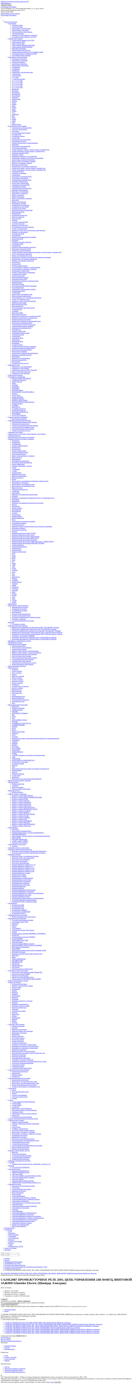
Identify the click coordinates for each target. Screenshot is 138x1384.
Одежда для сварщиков (19, 1095)
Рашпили (15, 997)
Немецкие (15, 97)
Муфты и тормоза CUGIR (20, 816)
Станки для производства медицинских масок (23, 1118)
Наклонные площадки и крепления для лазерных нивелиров (31, 257)
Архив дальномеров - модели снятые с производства (29, 170)
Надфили (15, 994)
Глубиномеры (16, 444)
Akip (13, 567)
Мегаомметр (16, 356)
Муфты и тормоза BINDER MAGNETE (24, 809)
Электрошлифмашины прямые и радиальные (26, 1216)
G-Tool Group (16, 775)
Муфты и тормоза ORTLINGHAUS (23, 807)
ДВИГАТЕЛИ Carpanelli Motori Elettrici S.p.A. (26, 1182)
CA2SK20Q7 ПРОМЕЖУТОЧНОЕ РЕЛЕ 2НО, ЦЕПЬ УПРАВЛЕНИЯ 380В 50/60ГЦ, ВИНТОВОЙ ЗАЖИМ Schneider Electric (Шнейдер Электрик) (52, 1333)
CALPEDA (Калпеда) (19, 409)
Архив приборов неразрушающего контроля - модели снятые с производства (36, 252)
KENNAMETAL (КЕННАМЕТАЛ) (23, 760)
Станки (10, 1100)
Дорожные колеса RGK (19, 279)
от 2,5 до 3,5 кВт (17, 82)
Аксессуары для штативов (20, 183)
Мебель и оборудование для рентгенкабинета (26, 652)
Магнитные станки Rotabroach (22, 1108)
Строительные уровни (19, 274)
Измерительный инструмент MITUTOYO (25, 538)
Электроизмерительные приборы (22, 326)
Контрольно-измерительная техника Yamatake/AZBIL (29, 950)
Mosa (13, 106)
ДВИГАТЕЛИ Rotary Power (21, 1172)
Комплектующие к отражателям (22, 210)
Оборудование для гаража (20, 30)
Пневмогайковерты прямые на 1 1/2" (24, 864)
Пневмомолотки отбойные (20, 883)
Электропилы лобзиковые (20, 1201)
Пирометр (15, 240)
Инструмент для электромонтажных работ (25, 1083)
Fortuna (14, 594)
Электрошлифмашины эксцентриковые (24, 1219)
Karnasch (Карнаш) (18, 774)
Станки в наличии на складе (21, 430)
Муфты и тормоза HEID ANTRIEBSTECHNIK (27, 797)
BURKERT (15, 387)
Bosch (14, 557)
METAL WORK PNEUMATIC (21, 378)
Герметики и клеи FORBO (20, 368)
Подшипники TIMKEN (19, 910)
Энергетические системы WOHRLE (23, 937)
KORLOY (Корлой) (18, 708)
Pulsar (14, 563)
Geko (13, 109)
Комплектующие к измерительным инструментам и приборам (32, 526)
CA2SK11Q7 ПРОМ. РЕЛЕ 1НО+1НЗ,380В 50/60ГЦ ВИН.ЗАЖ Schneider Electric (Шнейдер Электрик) (38, 1322)
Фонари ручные (17, 1075)
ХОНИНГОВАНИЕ (18, 725)
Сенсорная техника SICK (20, 922)
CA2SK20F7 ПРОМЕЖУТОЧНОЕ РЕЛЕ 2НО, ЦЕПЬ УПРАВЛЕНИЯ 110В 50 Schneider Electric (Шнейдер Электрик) (42, 1327)
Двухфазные (16, 69)
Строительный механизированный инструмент (27, 1145)
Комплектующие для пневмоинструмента (25, 856)
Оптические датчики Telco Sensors (23, 930)
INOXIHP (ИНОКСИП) (19, 839)
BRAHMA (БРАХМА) (19, 49)
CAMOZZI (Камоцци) (19, 380)
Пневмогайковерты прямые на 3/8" (23, 871)
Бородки (14, 1012)
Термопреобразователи (19, 546)
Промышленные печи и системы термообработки (28, 832)
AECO (14, 927)
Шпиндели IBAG (17, 792)
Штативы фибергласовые (20, 277)
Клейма (14, 991)
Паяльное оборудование (19, 843)
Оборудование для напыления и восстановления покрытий (31, 836)
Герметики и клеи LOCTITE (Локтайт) (24, 370)
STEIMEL (15, 405)
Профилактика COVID (15, 1246)
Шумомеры (15, 343)
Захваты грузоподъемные (20, 1122)
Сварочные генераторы (19, 64)
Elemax (14, 104)
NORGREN (16, 388)
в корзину (4, 1299)
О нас (10, 1231)
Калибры (15, 496)
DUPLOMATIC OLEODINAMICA (23, 392)
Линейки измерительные (20, 452)
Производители (10, 1228)
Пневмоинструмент (14, 854)
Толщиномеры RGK (18, 291)
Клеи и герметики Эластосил (21, 372)
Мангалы (15, 1152)
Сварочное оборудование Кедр (22, 1068)
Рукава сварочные (18, 1041)
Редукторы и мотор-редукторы (18, 970)
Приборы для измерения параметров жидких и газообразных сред (33, 498)
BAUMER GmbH (17, 960)
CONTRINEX (16, 928)
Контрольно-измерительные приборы (24, 237)
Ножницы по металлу (19, 1191)
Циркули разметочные (19, 1007)
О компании (8, 1229)
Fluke (13, 558)
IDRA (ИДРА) (16, 837)
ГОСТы (7, 1367)
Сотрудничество (13, 1238)
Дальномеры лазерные (19, 523)
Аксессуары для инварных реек (22, 294)
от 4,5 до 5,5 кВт (17, 86)
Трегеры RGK (16, 218)
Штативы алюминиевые (20, 181)
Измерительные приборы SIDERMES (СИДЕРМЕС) (29, 933)
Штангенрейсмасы (18, 518)
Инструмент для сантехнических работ (24, 1081)
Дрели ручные (16, 987)
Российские (16, 92)
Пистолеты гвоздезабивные (21, 859)
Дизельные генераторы (19, 59)
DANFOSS (15, 935)
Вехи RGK (15, 200)
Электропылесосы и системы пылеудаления (26, 1203)
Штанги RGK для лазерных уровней (23, 161)
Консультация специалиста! (9, 1304)
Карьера (7, 1360)
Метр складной (17, 457)
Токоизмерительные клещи (20, 333)
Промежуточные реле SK (13, 1268)
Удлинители (16, 1187)
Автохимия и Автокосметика (21, 28)
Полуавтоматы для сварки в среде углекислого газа (28, 1053)
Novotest (14, 570)
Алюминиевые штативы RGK (21, 180)
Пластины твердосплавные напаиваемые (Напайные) (29, 851)
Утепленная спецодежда (20, 1097)
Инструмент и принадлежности (18, 605)
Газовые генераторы (18, 62)
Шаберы (14, 1019)
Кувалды (15, 1023)
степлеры (15, 1209)
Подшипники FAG (18, 908)
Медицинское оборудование (17, 644)
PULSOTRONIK (17, 938)
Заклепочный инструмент (20, 1080)
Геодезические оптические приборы (23, 521)
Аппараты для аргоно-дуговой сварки (24, 1044)
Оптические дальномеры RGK (22, 176)
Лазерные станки (17, 1112)
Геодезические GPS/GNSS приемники (24, 286)
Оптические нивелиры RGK (21, 146)
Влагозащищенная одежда (20, 1092)
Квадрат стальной (17, 681)
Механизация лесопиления (20, 424)
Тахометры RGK (17, 345)
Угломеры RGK (17, 309)
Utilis (13, 757)
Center (14, 568)
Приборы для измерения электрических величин (27, 503)
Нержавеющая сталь (18, 696)
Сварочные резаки (18, 1066)
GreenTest (15, 589)
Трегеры (14, 220)
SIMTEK (15, 743)
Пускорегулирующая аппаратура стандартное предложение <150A (26, 1267)
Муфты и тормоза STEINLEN (21, 804)
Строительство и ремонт (16, 1120)
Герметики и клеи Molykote (21, 373)
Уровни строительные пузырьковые (23, 272)
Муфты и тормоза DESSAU (21, 800)
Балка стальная (17, 678)
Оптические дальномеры (20, 178)
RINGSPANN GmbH (18, 952)
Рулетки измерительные (19, 266)
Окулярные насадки (18, 136)
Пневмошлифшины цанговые (21, 895)
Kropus (14, 595)
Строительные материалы (20, 1144)
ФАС (13, 123)
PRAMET (15, 711)
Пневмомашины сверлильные (21, 880)
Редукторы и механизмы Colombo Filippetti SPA (27, 972)
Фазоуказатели (16, 550)
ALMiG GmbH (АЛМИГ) (20, 841)
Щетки (14, 1021)
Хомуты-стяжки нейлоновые (21, 789)
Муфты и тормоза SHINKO (21, 812)
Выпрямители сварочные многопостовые (25, 1046)
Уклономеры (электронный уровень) (24, 289)
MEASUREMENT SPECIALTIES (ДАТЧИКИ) (27, 945)
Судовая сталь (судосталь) (20, 686)
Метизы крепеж (13, 782)
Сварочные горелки (18, 1065)
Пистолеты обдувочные (19, 861)
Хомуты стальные (17, 787)
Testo (13, 560)
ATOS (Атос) (16, 395)
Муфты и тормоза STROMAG (21, 802)
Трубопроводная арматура (20, 700)
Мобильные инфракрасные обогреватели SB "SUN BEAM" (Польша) (34, 629)
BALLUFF (15, 923)
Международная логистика (17, 666)
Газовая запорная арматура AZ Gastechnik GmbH (27, 52)
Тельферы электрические (20, 1129)
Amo (13, 597)
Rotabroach (15, 777)
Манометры (16, 501)
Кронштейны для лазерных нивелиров (24, 166)
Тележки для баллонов (19, 1043)
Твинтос (14, 772)
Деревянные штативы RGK (21, 185)
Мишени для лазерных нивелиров (23, 260)
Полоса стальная (17, 683)
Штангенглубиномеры (19, 476)
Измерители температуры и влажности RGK (26, 316)
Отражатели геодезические (20, 205)
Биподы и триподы (18, 217)
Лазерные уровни (17, 155)
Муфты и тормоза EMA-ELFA (21, 806)
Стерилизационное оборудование (23, 659)
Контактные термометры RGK (22, 350)
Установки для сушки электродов (22, 1060)
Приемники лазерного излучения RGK (24, 156)
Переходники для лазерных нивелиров (24, 259)
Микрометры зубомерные (20, 483)
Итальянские (16, 94)
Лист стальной (16, 673)
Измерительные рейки (19, 303)
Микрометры (16, 459)
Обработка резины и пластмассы (18, 848)
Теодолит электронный (19, 129)
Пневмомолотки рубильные (21, 885)
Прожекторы (16, 1073)
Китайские (15, 89)
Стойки (14, 471)
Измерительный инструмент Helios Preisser (26, 536)
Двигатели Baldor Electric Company (23, 1177)
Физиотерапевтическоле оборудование (24, 654)
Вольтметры (16, 506)
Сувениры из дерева (18, 624)
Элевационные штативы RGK (21, 188)
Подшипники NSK (18, 905)
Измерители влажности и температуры (24, 318)
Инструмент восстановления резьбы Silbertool (26, 779)
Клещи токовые (17, 508)
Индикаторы (16, 447)
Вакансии (11, 1240)
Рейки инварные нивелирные (21, 296)
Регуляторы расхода (18, 1038)
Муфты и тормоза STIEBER (21, 817)
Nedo (13, 599)
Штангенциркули (17, 477)
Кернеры (15, 1002)
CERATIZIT (16, 750)
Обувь (14, 1090)
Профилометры (17, 516)
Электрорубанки (17, 1204)
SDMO (14, 111)
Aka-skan (15, 590)
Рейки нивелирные (18, 197)
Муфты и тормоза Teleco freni (21, 826)
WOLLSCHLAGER (18, 732)
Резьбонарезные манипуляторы (22, 1117)
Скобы (14, 467)
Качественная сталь (18, 701)
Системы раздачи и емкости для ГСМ (24, 37)
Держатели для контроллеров (21, 250)
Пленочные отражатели (19, 215)
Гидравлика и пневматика (16, 377)
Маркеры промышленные (20, 1004)
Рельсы (14, 674)
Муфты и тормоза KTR (19, 819)
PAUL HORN (16, 748)
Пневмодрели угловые (19, 876)
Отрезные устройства (19, 619)
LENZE (14, 932)
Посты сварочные (17, 1036)
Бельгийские (16, 96)
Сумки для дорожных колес (21, 299)
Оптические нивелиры (19, 148)
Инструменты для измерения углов (23, 486)
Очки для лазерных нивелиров (22, 254)
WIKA (14, 383)
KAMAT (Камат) (17, 403)
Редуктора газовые (18, 1039)
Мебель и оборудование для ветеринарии (25, 651)
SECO (14, 716)
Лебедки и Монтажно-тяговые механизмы (25, 1123)
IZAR (14, 728)
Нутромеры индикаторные (20, 461)
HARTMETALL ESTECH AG (21, 723)
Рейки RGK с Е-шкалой (19, 193)
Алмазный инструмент (19, 609)
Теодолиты (15, 131)
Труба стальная (17, 671)
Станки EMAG (17, 1105)
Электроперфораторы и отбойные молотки (26, 1199)
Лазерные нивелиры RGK (20, 153)
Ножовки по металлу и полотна (22, 1001)
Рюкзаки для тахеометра (20, 232)
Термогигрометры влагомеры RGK (23, 348)
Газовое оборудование (15, 38)
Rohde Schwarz (16, 582)
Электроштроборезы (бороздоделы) (23, 1221)
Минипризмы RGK (18, 212)
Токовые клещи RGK (19, 331)
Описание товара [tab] (10, 1309)
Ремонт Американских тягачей (18, 980)
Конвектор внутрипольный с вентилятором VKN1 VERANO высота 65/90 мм (37, 632)
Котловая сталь (17, 689)
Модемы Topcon (17, 282)
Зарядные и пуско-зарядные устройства (24, 35)
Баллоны (15, 1028)
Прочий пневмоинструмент (21, 896)
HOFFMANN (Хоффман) (20, 713)
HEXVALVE (16, 407)
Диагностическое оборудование (22, 32)
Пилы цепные (16, 1194)
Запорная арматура (14, 435)
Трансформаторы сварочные (21, 1058)
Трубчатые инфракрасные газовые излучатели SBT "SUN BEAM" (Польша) (36, 631)
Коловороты (16, 989)
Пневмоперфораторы (19, 886)
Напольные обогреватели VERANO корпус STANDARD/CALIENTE (34, 639)
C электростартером (18, 79)
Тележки (15, 846)
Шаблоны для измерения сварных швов (25, 494)
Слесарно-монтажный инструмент (23, 620)
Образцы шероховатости (20, 489)
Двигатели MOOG (18, 1179)
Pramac (14, 107)
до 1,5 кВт (15, 77)
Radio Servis (16, 577)
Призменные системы (19, 203)
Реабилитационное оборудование (23, 664)
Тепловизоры (16, 235)
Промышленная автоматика (17, 918)
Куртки (14, 1093)
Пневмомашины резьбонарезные (22, 878)
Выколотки (15, 1014)
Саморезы (15, 785)
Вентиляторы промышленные (21, 831)
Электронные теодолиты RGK (22, 128)
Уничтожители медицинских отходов (24, 663)
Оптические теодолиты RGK (21, 139)
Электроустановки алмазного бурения (24, 1206)
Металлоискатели (17, 306)
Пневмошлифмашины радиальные (23, 891)
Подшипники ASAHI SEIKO (21, 912)
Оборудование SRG (18, 43)
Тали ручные (16, 1127)
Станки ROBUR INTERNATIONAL (23, 1102)
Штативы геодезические (20, 165)
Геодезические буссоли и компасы (23, 227)
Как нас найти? (6, 1339)
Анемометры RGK (18, 335)
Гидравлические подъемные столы (23, 427)
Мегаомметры (16, 509)
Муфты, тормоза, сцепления (17, 794)
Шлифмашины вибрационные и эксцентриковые (28, 898)
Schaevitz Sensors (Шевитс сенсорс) (23, 943)
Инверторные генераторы (20, 65)
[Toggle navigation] (1, 17)
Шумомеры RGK (17, 341)
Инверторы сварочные (19, 1049)
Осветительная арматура (20, 1071)
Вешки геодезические (19, 202)
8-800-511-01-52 (6, 1)
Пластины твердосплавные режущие (20, 849)
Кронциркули (16, 449)
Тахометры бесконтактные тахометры (24, 346)
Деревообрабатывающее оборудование (24, 422)
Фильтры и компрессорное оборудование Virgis (27, 954)
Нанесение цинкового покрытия (15, 1368)
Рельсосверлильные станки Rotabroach (24, 1110)
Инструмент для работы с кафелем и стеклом (26, 1134)
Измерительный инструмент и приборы (21, 439)
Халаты (14, 1098)
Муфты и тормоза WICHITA (21, 822)
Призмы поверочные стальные (22, 466)
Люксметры (16, 340)
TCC (13, 112)
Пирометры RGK (17, 239)
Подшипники (12, 903)
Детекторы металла (18, 525)
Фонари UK (16, 1076)
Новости (11, 1243)
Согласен (57, 1382)
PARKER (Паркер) (18, 398)
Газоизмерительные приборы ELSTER (24, 54)
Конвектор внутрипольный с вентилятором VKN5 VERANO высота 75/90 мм (37, 634)
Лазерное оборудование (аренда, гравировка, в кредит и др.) (31, 1164)
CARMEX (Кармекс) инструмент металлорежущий (28, 755)
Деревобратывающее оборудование (19, 420)
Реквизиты (11, 1233)
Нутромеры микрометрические (22, 462)
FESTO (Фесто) (17, 382)
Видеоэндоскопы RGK (19, 360)
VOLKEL (15, 737)
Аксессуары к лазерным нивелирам (23, 160)
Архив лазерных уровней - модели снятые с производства (30, 149)
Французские (16, 99)
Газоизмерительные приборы (21, 55)
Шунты (14, 504)
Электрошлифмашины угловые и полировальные (28, 1218)
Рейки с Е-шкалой (18, 195)
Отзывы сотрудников (15, 1241)
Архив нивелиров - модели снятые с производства (28, 151)
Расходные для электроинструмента (23, 1186)
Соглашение (12, 1236)
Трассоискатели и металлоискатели (23, 308)
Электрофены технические (20, 1208)
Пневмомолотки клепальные (21, 881)
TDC (13, 767)
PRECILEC (15, 955)
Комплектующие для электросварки (23, 1051)
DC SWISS (15, 747)
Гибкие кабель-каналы (15, 375)
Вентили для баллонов (19, 1029)
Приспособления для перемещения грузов (25, 1140)
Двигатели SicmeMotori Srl (20, 1171)
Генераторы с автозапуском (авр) (22, 72)
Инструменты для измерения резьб (23, 484)
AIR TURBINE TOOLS (19, 720)
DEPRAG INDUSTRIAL (20, 400)
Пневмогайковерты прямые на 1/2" (23, 868)
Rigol (13, 592)
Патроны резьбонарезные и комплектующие (26, 617)
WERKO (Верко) (17, 710)
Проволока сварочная (19, 1054)
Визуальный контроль (19, 314)
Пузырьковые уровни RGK (20, 271)
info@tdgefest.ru (6, 3)
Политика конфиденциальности (11, 1341)
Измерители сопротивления (21, 358)
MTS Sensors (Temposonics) (20, 947)
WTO (13, 735)
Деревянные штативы (19, 186)
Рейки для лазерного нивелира (22, 198)
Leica (13, 555)
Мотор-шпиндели (14, 790)
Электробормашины (18, 1196)
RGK (13, 553)
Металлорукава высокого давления (19, 780)
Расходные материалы (19, 1154)
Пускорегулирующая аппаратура (15, 1265)
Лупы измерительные (19, 454)
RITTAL (14, 925)
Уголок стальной (17, 679)
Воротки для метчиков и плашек (22, 986)
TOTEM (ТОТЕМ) (18, 763)
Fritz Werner (15, 967)
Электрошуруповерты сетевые (22, 1223)
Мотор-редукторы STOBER (21, 974)
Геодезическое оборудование (17, 126)
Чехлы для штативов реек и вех (22, 255)
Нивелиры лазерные (18, 528)
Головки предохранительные (21, 615)
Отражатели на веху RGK (20, 207)
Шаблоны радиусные (19, 474)
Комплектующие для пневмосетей (23, 858)
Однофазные (16, 67)
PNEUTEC (15, 706)
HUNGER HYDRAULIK (20, 412)
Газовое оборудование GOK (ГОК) (23, 40)
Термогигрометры (18, 545)
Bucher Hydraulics (17, 397)
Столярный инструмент (19, 610)
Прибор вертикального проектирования (25, 143)
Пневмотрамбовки (18, 888)
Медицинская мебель (19, 646)
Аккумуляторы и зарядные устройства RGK (26, 267)
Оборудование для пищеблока (21, 647)
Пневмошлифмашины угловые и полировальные (27, 893)
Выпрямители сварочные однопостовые (25, 1048)
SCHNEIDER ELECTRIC (20, 940)
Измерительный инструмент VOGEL (24, 533)
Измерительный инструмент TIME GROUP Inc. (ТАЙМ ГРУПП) (33, 541)
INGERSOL (16, 740)
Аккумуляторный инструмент (21, 1189)
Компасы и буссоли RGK (20, 225)
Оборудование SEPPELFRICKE (22, 47)
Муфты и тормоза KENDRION (22, 821)
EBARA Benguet (17, 965)
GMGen (14, 101)
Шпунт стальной (17, 688)
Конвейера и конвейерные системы (19, 641)
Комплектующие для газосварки (22, 1031)
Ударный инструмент (19, 1011)
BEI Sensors (15, 964)
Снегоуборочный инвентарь (21, 1157)
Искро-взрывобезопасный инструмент (24, 1085)
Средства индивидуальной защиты (23, 1130)
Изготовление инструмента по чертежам (21, 437)
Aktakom (15, 583)
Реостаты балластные (19, 1056)
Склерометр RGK (17, 244)
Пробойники (16, 1017)
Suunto (14, 602)
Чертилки (15, 1009)
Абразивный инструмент (20, 607)
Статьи (10, 1245)
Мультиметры (16, 329)
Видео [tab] (7, 1311)
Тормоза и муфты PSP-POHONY (22, 795)
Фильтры (11, 1166)
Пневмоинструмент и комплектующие (24, 901)
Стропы (14, 1125)
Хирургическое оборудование (21, 656)
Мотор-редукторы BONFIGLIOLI (23, 977)
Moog (14, 957)
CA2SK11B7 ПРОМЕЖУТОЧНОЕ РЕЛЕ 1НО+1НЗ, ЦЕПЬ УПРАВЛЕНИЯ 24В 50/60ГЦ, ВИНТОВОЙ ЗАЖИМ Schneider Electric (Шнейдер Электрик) (53, 1324)
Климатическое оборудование (17, 626)
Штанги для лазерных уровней (22, 163)
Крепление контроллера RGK (21, 249)
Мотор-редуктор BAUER (20, 975)
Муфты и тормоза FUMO (20, 799)
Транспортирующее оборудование (23, 429)
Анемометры (16, 336)
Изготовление (16, 612)
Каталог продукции (11, 22)
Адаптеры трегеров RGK (20, 222)
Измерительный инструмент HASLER (24, 540)
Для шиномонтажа (18, 33)
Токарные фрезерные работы (14, 1370)
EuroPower (15, 114)
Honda (14, 119)
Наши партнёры (13, 1234)
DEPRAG (15, 733)
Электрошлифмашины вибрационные (24, 900)
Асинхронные (16, 75)
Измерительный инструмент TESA (23, 535)
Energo (14, 102)
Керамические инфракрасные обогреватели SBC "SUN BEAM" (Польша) (35, 627)
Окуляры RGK (16, 134)
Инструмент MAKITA (19, 1226)
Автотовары (12, 23)
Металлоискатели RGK (19, 304)
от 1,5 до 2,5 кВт (17, 80)
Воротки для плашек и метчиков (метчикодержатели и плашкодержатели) (35, 738)
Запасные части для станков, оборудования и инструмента (27, 434)
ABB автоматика (17, 942)
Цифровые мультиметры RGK (21, 328)
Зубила (14, 1016)
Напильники (16, 996)
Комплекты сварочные (19, 1033)
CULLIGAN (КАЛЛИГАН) (20, 1167)
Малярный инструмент (19, 1137)
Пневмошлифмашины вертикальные (24, 890)
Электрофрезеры (17, 1211)
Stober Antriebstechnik (19, 959)
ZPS (13, 715)
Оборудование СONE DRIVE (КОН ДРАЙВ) (26, 979)
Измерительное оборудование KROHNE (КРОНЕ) (28, 543)
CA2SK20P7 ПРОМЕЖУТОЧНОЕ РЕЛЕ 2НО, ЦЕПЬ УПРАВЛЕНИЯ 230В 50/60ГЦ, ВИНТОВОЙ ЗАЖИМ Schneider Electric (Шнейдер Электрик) (52, 1331)
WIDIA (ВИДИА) (17, 752)
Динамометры (16, 548)
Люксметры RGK (17, 338)
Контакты (8, 1250)
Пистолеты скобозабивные (20, 863)
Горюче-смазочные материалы (18, 417)
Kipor (13, 118)
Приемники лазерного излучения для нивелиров (27, 158)
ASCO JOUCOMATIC (19, 415)
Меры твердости (17, 488)
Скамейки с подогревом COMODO (23, 636)
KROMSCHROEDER (19, 834)
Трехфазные (16, 70)
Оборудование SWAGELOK (21, 50)
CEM (13, 565)
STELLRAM (16, 758)
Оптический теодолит (19, 141)
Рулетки (14, 531)
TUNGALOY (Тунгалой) (20, 762)
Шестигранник (17, 691)
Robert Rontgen (16, 770)
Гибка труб (15, 1115)
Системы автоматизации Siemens (22, 920)
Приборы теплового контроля (21, 242)
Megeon (14, 578)
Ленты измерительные (19, 451)
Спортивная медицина (19, 649)
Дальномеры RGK (18, 171)
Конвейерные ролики (15, 642)
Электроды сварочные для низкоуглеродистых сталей (29, 1061)
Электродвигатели (14, 1169)
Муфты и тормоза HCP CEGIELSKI (23, 814)
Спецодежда (16, 262)
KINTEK (15, 721)
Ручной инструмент (18, 276)
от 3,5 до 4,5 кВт (17, 84)
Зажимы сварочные (18, 1026)
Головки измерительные (20, 446)
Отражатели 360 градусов (20, 363)
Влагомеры (15, 499)
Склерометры (16, 245)
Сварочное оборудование (16, 1024)
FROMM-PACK (17, 962)
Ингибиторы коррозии (19, 419)
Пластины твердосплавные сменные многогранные (28, 853)
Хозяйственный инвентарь (20, 1159)
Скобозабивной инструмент (21, 1142)
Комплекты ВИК (17, 313)
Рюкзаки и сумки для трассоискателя (24, 301)
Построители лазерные (19, 530)
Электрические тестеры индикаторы (23, 324)
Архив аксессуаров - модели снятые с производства (28, 168)
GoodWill (15, 580)
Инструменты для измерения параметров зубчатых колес (30, 481)
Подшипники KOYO (19, 913)
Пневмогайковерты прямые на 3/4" (23, 869)
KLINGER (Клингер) (19, 410)
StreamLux (15, 587)
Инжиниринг (12, 604)
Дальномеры (16, 175)
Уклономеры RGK (18, 287)
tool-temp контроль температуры (22, 969)
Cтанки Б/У (15, 1107)
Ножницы (15, 999)
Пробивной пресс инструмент (18, 915)
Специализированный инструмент (19, 1078)
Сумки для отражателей (19, 229)
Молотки (15, 992)
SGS (13, 718)
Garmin (14, 600)
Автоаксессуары (17, 25)
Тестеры (14, 513)
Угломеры (15, 311)
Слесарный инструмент (19, 984)
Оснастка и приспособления (21, 614)
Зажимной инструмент (15, 432)
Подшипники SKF (18, 906)
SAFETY (15, 742)
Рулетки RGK (16, 264)
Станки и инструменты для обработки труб (26, 1086)
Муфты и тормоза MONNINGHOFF (23, 824)
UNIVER (15, 385)
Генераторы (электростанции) (17, 57)
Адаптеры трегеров (18, 223)
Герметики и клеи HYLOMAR (22, 366)
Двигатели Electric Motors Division (23, 1181)
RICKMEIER (16, 414)
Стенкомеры (16, 469)
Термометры (16, 442)
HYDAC (15, 393)
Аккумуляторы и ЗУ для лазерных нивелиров (26, 298)
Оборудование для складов (17, 844)
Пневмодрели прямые (19, 875)
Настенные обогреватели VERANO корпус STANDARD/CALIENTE (34, 637)
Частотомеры (16, 515)
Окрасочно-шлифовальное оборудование (25, 425)
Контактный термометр (19, 351)
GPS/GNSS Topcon (18, 284)
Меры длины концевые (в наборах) (23, 456)
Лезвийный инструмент (19, 1135)
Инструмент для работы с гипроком (23, 1132)
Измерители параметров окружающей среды (26, 321)
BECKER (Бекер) (17, 390)
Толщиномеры (16, 472)
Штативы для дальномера (20, 192)
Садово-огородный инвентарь (21, 1155)
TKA (13, 575)
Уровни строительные (19, 552)
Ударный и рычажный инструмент (19, 1160)
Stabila (14, 585)
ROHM (14, 753)
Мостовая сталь (17, 693)
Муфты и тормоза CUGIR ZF (21, 811)
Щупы (14, 479)
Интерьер (11, 622)
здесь (52, 1382)
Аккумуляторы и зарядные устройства (24, 269)
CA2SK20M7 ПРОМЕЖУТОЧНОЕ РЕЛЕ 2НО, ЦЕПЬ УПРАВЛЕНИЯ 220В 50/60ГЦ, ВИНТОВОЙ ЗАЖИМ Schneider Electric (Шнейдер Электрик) (52, 1329)
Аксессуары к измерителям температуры (25, 353)
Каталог (7, 1260)
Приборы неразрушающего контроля (24, 247)
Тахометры (15, 491)
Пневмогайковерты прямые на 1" (22, 866)
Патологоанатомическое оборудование (24, 657)
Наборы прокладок (18, 784)
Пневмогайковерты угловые (21, 873)
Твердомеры (16, 493)
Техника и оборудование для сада (19, 1150)
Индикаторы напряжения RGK (22, 323)
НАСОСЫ (15, 829)
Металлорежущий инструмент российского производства (30, 769)
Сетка (14, 695)
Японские (15, 91)
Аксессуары (16, 138)
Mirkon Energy (16, 124)
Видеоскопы (16, 361)
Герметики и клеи (14, 365)
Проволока (15, 684)
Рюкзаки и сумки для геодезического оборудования (28, 230)
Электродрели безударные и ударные (24, 1197)
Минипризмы (16, 213)
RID (13, 116)
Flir (13, 562)
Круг (13, 703)
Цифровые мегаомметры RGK (22, 355)
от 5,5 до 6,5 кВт (17, 87)
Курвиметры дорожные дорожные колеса (25, 281)
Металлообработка (18, 698)
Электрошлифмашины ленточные (23, 1214)
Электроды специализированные (22, 1063)
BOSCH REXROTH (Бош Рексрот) (23, 402)
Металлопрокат (13, 668)
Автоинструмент (17, 27)
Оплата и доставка (10, 1248)
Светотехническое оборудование (18, 1070)
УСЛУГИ (11, 1162)
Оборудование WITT (18, 42)
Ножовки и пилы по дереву (21, 1006)
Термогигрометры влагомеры (21, 319)
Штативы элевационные (20, 190)
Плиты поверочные (18, 464)
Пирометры (16, 440)
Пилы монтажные (18, 1192)
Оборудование (13, 827)
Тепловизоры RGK (18, 234)
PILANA (15, 765)
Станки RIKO (16, 1103)
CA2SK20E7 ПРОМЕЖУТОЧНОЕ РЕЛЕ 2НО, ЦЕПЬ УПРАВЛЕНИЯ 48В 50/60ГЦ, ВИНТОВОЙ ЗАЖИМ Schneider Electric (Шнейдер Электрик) (52, 1326)
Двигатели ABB (17, 1174)
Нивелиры (15, 144)
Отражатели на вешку (19, 208)
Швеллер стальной (18, 676)
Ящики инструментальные (20, 1149)
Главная (7, 1258)
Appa (13, 572)
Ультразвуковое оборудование (21, 661)
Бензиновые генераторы (20, 60)
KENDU (14, 726)
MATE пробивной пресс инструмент (24, 917)
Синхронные (16, 74)
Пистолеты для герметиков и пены (23, 1139)
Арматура (15, 669)
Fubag (14, 121)
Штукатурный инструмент (20, 1147)
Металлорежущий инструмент (18, 705)
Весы (13, 520)
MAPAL (14, 745)
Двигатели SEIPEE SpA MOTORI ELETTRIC (26, 1176)
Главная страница (10, 1346)
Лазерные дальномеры (19, 173)
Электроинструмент (14, 1184)
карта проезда (15, 13)
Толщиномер (16, 292)
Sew (13, 573)
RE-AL (14, 730)
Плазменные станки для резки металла (24, 1113)
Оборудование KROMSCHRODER (23, 45)
